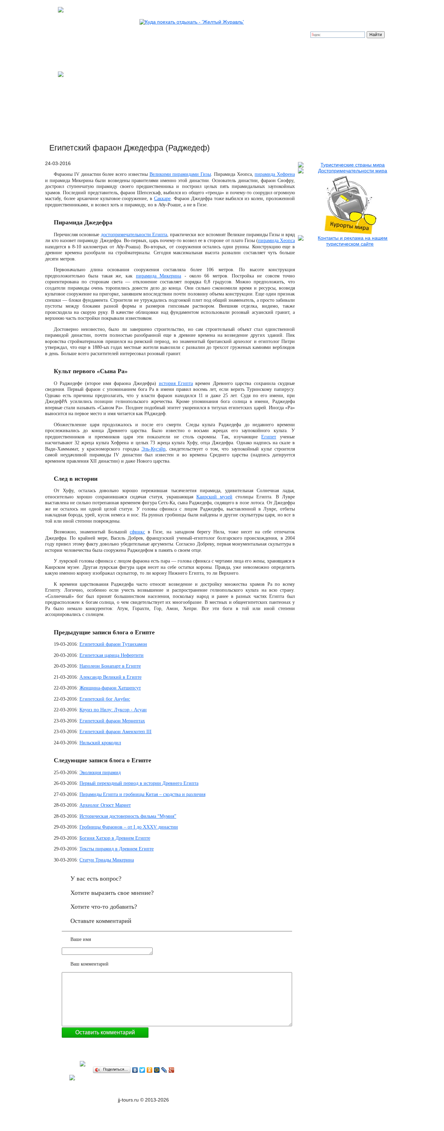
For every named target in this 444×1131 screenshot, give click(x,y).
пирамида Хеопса (276, 240)
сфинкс (137, 531)
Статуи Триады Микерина (106, 860)
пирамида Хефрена (275, 174)
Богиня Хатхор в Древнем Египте (114, 838)
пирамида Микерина (158, 276)
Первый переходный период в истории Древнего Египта (138, 783)
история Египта (176, 383)
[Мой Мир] (157, 1069)
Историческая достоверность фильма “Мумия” (127, 816)
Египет (268, 436)
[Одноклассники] (149, 1069)
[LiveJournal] (164, 1069)
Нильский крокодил (100, 742)
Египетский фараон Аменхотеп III (115, 731)
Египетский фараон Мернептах (112, 720)
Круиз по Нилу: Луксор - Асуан (113, 709)
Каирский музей (214, 496)
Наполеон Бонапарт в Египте (110, 666)
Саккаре (162, 198)
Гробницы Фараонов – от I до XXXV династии (128, 827)
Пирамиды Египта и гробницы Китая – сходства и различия (142, 794)
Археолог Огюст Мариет (105, 805)
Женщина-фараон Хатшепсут (110, 688)
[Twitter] (142, 1069)
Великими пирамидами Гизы (180, 174)
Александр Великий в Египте (110, 677)
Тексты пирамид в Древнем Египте (116, 848)
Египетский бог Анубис (104, 699)
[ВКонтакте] (135, 1069)
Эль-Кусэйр (153, 449)
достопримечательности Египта (134, 234)
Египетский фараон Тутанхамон (113, 644)
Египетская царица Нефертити (111, 655)
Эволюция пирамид (100, 772)
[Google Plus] (171, 1069)
